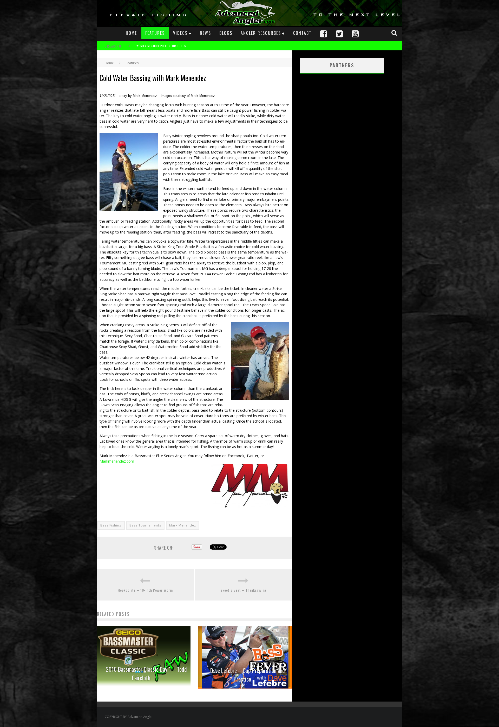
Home (131, 33)
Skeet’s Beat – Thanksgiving (243, 590)
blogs (225, 33)
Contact (302, 33)
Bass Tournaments (145, 525)
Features (155, 33)
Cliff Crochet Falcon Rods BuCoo (161, 46)
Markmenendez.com (117, 461)
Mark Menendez (182, 525)
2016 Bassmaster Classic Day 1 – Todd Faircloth (146, 673)
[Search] (395, 33)
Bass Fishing (110, 525)
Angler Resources (261, 33)
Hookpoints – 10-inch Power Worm (145, 590)
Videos (180, 33)
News (205, 33)
